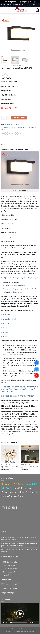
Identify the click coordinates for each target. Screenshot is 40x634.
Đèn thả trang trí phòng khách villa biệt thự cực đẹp (9, 467)
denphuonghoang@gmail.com (16, 285)
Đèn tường (25, 127)
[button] (20, 614)
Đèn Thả (4, 336)
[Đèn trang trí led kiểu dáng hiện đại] (30, 454)
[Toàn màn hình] (36, 622)
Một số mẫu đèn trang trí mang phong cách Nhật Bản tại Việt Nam (19, 550)
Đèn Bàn (4, 328)
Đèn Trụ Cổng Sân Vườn (9, 319)
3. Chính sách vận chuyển (9, 569)
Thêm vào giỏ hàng (19, 117)
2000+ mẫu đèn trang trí (9, 584)
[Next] (35, 36)
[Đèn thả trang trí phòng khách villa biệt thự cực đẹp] (10, 454)
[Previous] (4, 36)
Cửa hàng (21, 628)
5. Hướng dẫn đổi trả (7, 575)
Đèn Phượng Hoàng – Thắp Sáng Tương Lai (23, 289)
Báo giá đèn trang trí (7, 593)
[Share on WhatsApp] (3, 133)
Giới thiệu (15, 628)
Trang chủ (4, 65)
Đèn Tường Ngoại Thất (15, 65)
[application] (20, 613)
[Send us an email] (13, 507)
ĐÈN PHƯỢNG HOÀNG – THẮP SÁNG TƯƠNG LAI (17, 396)
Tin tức (27, 628)
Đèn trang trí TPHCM (16, 127)
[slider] (18, 622)
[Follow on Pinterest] (16, 507)
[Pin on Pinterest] (16, 133)
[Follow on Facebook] (3, 507)
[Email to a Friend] (13, 133)
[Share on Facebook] (6, 133)
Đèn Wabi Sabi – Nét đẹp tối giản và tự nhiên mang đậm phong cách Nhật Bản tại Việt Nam (19, 544)
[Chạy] (4, 622)
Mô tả (3, 145)
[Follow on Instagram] (6, 507)
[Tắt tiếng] (33, 622)
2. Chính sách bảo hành (8, 565)
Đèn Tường (5, 323)
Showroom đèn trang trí (9, 588)
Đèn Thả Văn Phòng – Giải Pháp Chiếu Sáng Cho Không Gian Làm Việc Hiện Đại (18, 538)
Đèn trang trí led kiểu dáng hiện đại (29, 467)
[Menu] (2, 10)
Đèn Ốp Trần (5, 315)
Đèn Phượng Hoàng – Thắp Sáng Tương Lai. (24, 278)
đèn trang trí (7, 127)
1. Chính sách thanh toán (9, 562)
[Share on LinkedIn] (19, 133)
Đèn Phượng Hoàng (15, 292)
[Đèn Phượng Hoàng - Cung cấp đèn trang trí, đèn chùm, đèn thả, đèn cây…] (20, 10)
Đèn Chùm (4, 332)
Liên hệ (33, 628)
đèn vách (31, 127)
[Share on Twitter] (9, 133)
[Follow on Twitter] (9, 507)
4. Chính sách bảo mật (8, 572)
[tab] (20, 145)
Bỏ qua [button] (34, 2)
